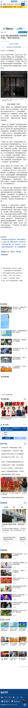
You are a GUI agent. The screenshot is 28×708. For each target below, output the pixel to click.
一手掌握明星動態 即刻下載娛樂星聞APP (12, 270)
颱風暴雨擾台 (10, 4)
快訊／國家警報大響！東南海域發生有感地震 (4, 658)
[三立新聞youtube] (2, 697)
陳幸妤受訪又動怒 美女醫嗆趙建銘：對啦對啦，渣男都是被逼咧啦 (22, 658)
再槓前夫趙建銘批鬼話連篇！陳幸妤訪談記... (13, 273)
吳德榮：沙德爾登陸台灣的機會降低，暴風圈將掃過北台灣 (13, 629)
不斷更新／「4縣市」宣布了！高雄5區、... (12, 275)
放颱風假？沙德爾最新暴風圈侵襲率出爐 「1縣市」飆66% (4, 629)
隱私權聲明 (3, 704)
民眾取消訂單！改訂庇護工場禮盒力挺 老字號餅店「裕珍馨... (13, 493)
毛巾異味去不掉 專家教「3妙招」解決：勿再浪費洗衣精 (14, 658)
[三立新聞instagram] (10, 697)
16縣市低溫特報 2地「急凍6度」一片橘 (13, 244)
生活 (23, 4)
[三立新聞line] (13, 697)
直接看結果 (7, 438)
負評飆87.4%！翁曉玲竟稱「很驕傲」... (12, 278)
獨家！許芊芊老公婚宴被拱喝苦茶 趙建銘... (13, 280)
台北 (16, 55)
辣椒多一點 (10, 57)
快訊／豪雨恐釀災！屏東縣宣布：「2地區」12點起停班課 (13, 644)
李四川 (5, 434)
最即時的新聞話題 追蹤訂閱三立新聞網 (12, 268)
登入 (26, 1)
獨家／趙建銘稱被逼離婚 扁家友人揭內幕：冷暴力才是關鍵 (4, 644)
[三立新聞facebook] (6, 697)
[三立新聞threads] (21, 697)
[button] (22, 1)
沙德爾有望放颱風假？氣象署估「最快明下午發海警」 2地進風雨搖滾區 (22, 629)
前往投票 (20, 438)
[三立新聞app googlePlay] (15, 701)
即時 (4, 4)
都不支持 (6, 436)
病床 (14, 507)
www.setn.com (13, 704)
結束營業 (19, 59)
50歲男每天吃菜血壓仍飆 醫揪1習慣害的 (13, 239)
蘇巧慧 (5, 432)
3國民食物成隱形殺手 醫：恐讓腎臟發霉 (13, 247)
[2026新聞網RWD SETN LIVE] (1, 1)
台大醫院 (6, 507)
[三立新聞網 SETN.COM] (1, 4)
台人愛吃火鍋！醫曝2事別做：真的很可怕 (13, 242)
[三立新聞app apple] (5, 701)
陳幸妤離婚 (18, 4)
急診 (22, 507)
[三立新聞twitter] (17, 697)
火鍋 (7, 55)
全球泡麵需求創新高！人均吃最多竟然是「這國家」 (22, 644)
